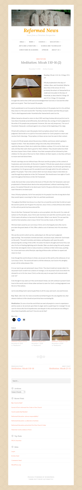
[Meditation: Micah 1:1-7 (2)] (61, 335)
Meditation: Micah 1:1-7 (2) (59, 341)
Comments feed (16, 460)
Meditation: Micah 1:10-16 (19, 341)
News (31, 42)
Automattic (48, 479)
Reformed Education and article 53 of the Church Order (28, 425)
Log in (13, 451)
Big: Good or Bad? (16, 403)
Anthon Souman (48, 69)
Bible (22, 42)
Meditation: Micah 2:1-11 (60, 367)
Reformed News (41, 30)
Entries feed (15, 456)
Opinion (45, 50)
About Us (56, 50)
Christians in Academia (28, 50)
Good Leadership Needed (19, 412)
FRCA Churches (16, 440)
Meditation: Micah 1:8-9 (38, 341)
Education (54, 42)
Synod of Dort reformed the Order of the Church (26, 407)
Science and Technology (51, 46)
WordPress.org (16, 465)
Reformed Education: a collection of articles (24, 421)
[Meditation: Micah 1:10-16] (20, 335)
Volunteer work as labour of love (21, 429)
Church (42, 42)
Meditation (41, 59)
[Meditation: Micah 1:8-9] (41, 335)
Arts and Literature (27, 46)
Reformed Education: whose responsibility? (24, 416)
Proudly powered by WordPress (41, 477)
